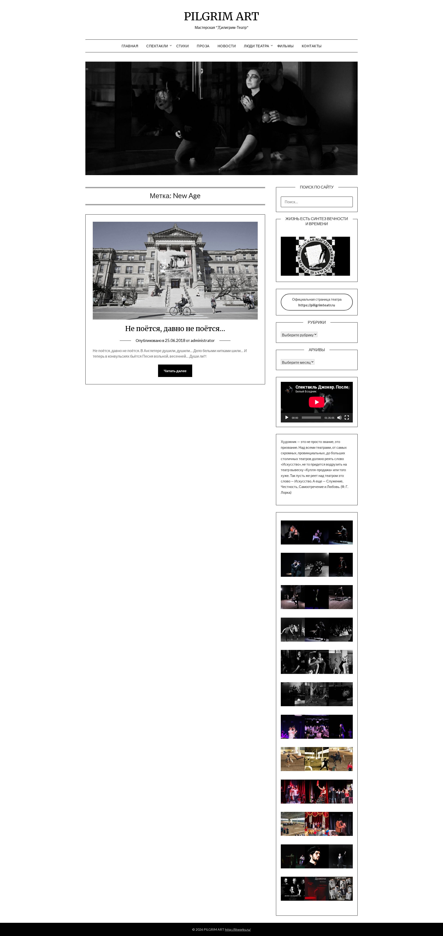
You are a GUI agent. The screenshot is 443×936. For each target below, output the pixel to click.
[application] (317, 402)
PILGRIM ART (221, 16)
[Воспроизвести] (286, 417)
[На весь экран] (346, 417)
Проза (203, 46)
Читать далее (175, 371)
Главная (130, 46)
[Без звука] (339, 417)
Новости (227, 46)
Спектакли (157, 46)
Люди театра (256, 46)
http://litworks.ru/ (238, 929)
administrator (203, 340)
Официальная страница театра (316, 302)
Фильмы (285, 46)
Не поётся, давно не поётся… (175, 328)
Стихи (182, 46)
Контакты (312, 46)
